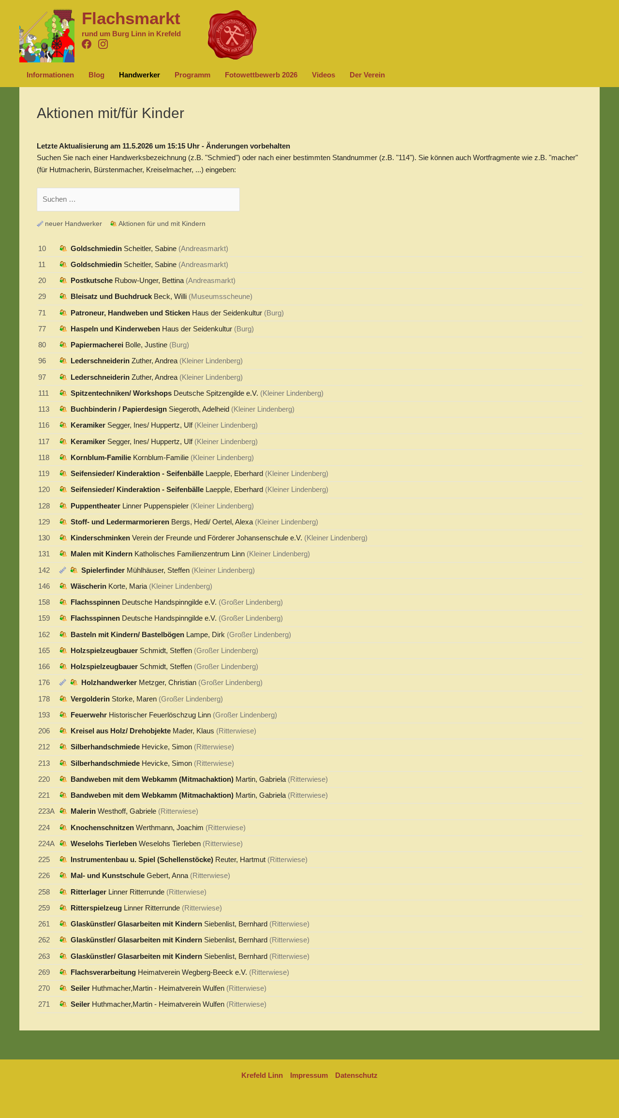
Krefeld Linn (262, 1075)
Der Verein (367, 75)
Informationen (50, 75)
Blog (96, 75)
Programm (192, 75)
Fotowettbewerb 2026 (261, 75)
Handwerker (139, 75)
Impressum (309, 1075)
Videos (323, 75)
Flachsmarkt (131, 18)
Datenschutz (356, 1075)
